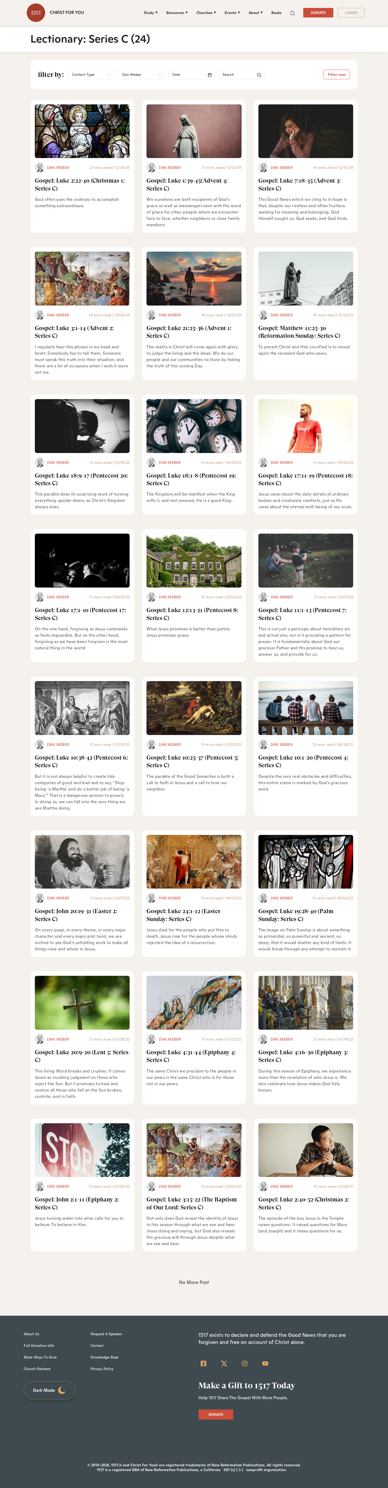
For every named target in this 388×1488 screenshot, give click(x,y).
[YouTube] (265, 1363)
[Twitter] (224, 1363)
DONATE (318, 12)
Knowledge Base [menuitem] (105, 1357)
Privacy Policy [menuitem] (102, 1368)
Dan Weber (58, 167)
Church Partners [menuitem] (37, 1368)
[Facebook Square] (203, 1363)
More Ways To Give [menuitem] (40, 1357)
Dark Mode (44, 1390)
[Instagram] (245, 1363)
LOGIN (351, 12)
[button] (292, 13)
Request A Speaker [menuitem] (106, 1334)
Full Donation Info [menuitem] (39, 1345)
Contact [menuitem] (97, 1345)
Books (276, 12)
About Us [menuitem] (31, 1334)
